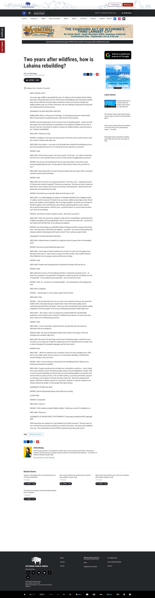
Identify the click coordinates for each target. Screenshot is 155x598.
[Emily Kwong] (28, 452)
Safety (109, 18)
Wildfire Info (2, 47)
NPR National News (36, 434)
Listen (24, 18)
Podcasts (34, 18)
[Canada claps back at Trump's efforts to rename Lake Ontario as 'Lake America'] (110, 104)
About (74, 18)
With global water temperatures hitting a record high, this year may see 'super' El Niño (116, 139)
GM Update (2, 32)
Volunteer (116, 5)
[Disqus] (77, 527)
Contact (62, 562)
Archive (110, 566)
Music (66, 18)
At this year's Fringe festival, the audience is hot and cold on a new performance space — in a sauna (117, 127)
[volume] (29, 13)
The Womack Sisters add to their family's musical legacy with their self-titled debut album (117, 116)
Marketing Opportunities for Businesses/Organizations (92, 558)
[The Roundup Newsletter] (117, 76)
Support (83, 18)
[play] (24, 13)
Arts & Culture (54, 18)
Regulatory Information (90, 566)
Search (102, 18)
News (43, 18)
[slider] (32, 13)
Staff (85, 562)
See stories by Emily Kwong (44, 457)
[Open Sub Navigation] (28, 18)
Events (93, 18)
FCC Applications (112, 558)
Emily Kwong (33, 73)
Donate (128, 5)
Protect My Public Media (114, 562)
